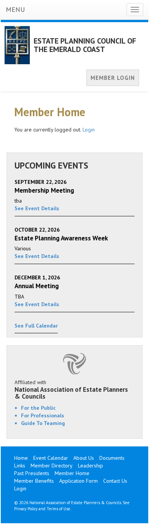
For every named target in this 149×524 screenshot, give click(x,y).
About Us (83, 457)
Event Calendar (50, 457)
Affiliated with (71, 389)
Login (89, 129)
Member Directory (52, 465)
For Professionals (42, 415)
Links (19, 465)
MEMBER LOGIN (113, 77)
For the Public (38, 407)
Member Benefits (34, 480)
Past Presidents (31, 473)
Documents (112, 457)
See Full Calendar (36, 325)
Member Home (72, 473)
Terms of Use (58, 508)
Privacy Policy (25, 508)
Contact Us (115, 480)
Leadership (90, 465)
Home (21, 457)
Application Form (78, 480)
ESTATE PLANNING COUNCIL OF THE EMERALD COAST (85, 45)
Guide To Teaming (43, 423)
